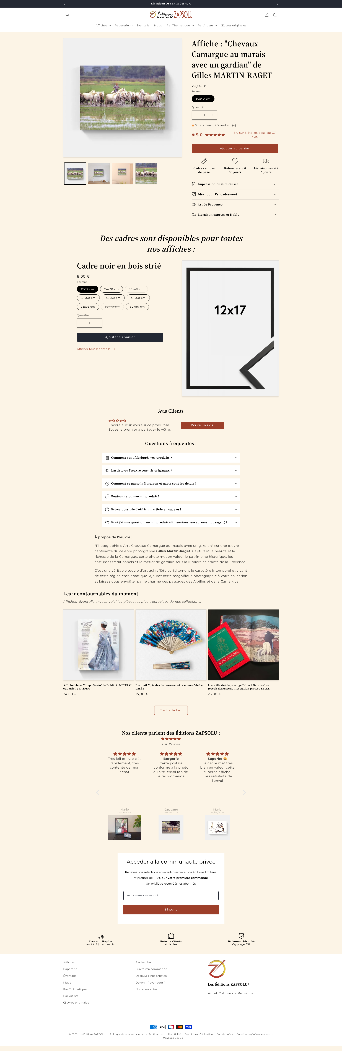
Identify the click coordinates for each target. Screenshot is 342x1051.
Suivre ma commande (151, 969)
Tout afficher (171, 710)
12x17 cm (87, 289)
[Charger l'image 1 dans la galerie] (75, 173)
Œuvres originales (76, 1002)
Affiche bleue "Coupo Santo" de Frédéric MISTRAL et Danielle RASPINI (97, 687)
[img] (171, 739)
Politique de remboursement (127, 1034)
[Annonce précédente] (64, 3)
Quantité (197, 107)
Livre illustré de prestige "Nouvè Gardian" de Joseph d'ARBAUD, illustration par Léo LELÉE (239, 687)
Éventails (69, 975)
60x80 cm (137, 306)
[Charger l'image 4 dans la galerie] (146, 173)
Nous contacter (146, 989)
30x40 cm (203, 98)
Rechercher (144, 962)
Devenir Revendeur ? (151, 982)
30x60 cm (88, 298)
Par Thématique (75, 989)
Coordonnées (225, 1034)
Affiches (69, 962)
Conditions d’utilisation (199, 1034)
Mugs (67, 982)
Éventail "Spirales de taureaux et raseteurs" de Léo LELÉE (170, 687)
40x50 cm (113, 298)
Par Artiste (71, 996)
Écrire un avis (202, 425)
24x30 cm (111, 289)
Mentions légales (173, 1038)
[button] (67, 14)
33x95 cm (88, 306)
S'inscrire (171, 909)
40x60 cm (138, 298)
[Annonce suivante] (278, 3)
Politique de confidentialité (165, 1034)
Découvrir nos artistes (151, 975)
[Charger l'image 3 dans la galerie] (122, 173)
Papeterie (70, 969)
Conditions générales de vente (255, 1034)
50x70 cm (114, 307)
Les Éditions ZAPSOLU (92, 1034)
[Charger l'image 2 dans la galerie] (99, 173)
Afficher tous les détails (94, 349)
